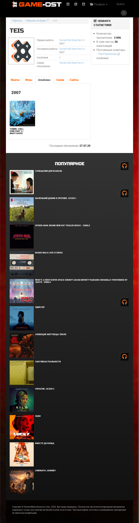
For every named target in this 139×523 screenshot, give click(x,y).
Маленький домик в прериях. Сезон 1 (55, 198)
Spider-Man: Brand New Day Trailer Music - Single (62, 225)
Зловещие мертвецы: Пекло (50, 334)
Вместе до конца (44, 443)
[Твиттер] (68, 4)
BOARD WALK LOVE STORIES (49, 253)
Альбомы (44, 80)
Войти (120, 4)
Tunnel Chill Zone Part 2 (71, 40)
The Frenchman (107, 54)
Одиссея (39, 307)
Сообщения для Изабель (48, 171)
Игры (28, 80)
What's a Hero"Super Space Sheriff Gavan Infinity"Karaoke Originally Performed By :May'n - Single (81, 281)
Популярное (69, 163)
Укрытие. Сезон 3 (44, 389)
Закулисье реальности (48, 361)
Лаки (38, 416)
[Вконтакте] (83, 4)
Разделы (99, 4)
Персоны (17, 20)
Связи (60, 80)
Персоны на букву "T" (37, 20)
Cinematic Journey (45, 470)
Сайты (74, 80)
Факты (15, 80)
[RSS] (76, 4)
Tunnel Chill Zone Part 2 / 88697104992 (17, 131)
